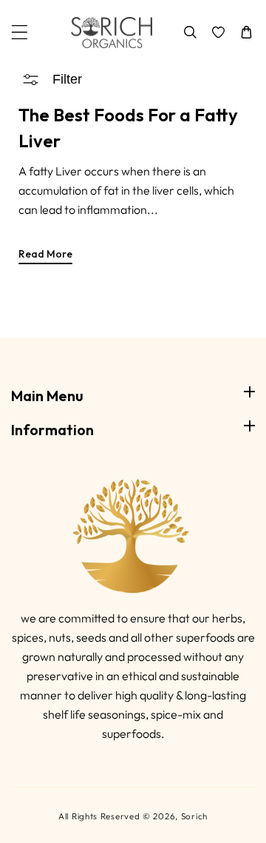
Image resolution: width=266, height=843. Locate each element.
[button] (19, 32)
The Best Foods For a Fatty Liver (128, 128)
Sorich (194, 816)
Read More (45, 254)
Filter (67, 79)
